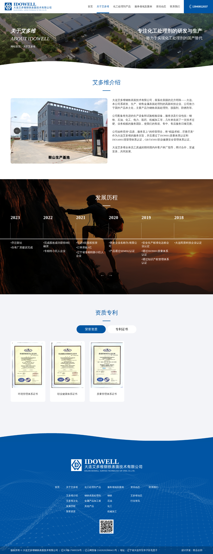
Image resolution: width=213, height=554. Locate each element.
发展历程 (70, 506)
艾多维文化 (72, 500)
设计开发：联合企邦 (191, 550)
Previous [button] (17, 131)
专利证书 (122, 329)
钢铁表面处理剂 (93, 495)
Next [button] (101, 131)
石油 (109, 500)
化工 (109, 506)
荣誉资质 (91, 329)
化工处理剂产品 (122, 6)
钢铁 (109, 495)
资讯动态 (161, 6)
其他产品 (89, 506)
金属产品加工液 (93, 500)
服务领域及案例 (143, 6)
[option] (59, 131)
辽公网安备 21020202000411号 (101, 550)
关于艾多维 (103, 6)
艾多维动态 (136, 495)
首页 (90, 6)
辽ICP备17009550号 (71, 550)
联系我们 (175, 6)
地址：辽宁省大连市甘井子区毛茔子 (138, 550)
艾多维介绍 (72, 495)
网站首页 (16, 46)
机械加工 (112, 511)
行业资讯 (135, 500)
